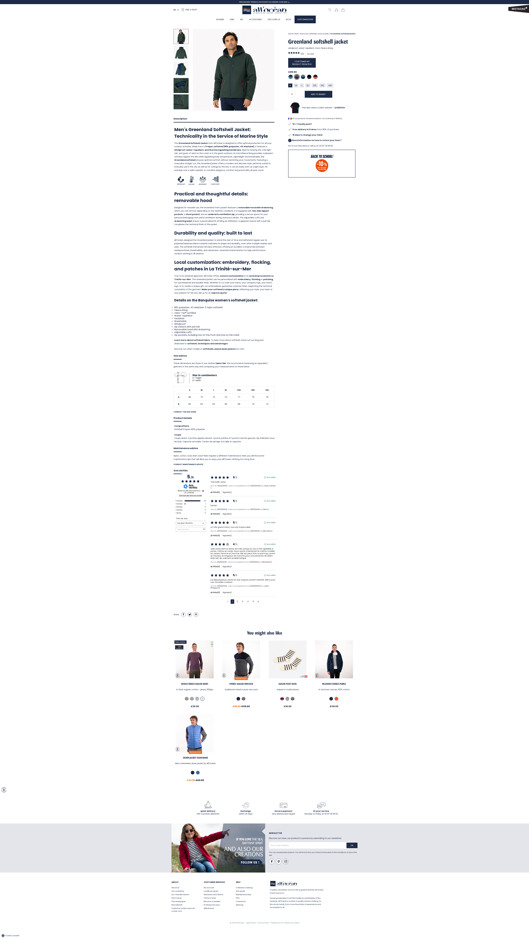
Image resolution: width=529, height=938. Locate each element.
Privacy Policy (264, 923)
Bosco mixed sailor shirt (194, 684)
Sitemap (239, 905)
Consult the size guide (185, 412)
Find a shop (177, 898)
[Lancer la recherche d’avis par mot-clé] (204, 529)
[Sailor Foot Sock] (287, 659)
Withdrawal (209, 908)
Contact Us (241, 901)
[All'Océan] (264, 10)
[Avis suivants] (258, 602)
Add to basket (318, 94)
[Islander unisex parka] (334, 659)
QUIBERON (339, 108)
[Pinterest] (196, 614)
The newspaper (179, 901)
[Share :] (183, 614)
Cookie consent (10, 935)
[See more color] (202, 699)
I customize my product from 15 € (302, 63)
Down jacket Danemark (195, 757)
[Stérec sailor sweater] (241, 659)
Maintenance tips (243, 894)
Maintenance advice (186, 448)
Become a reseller (212, 901)
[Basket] (343, 9)
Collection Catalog (244, 887)
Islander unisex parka (334, 684)
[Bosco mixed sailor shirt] (194, 659)
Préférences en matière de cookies (285, 923)
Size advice (180, 355)
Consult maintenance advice (188, 464)
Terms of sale (210, 898)
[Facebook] (272, 861)
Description (180, 118)
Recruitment (177, 905)
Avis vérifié (271, 477)
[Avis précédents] (228, 601)
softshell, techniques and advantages (207, 343)
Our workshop (178, 891)
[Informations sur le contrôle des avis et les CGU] (203, 491)
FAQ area (302, 145)
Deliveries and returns (213, 894)
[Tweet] (189, 614)
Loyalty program (211, 891)
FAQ (237, 898)
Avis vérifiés (181, 470)
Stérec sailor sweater (241, 684)
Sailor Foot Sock (288, 684)
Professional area (212, 905)
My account (209, 887)
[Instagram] (286, 861)
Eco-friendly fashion (180, 894)
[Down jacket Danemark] (195, 733)
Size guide (240, 891)
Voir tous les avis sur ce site (190, 495)
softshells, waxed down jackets (219, 349)
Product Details (183, 418)
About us (175, 887)
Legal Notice (251, 923)
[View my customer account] (336, 9)
